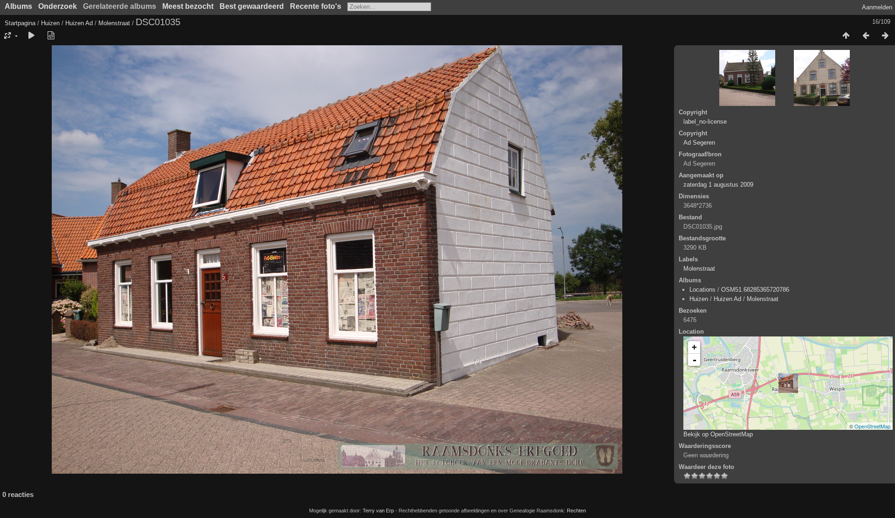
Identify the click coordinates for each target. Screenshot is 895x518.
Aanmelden (877, 7)
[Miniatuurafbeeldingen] (846, 36)
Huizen (50, 23)
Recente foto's (315, 6)
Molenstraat (114, 23)
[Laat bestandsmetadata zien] (51, 36)
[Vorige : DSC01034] (865, 36)
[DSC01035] (788, 383)
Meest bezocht (187, 6)
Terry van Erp (378, 510)
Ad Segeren (699, 142)
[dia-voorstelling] (31, 36)
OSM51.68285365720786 (755, 289)
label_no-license (705, 121)
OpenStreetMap (872, 426)
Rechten (576, 510)
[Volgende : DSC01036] (885, 36)
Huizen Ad (79, 23)
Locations (702, 289)
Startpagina (20, 23)
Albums (18, 6)
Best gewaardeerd (252, 6)
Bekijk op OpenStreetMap (718, 434)
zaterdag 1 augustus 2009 (718, 184)
